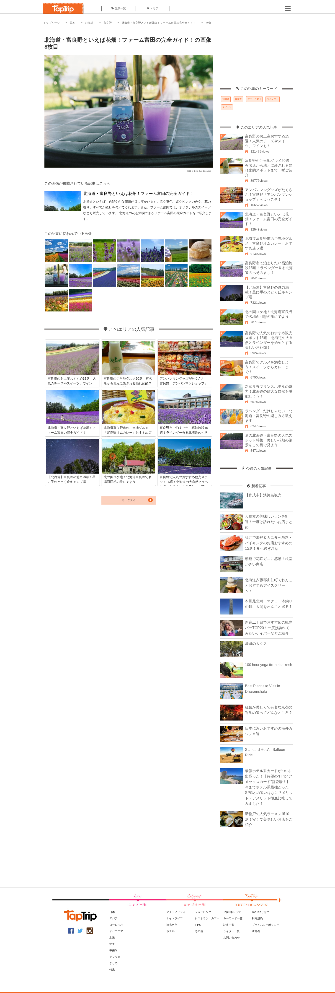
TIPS (198, 924)
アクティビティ (176, 912)
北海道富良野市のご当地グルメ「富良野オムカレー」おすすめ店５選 (268, 243)
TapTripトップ (232, 912)
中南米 (113, 950)
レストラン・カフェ (207, 918)
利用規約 (257, 918)
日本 (72, 22)
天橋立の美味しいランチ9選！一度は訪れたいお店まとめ (268, 521)
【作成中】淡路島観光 (263, 495)
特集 (112, 969)
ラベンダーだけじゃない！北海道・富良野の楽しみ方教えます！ (268, 416)
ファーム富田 (254, 99)
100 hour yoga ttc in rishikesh (268, 665)
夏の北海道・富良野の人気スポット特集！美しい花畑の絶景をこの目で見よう (268, 440)
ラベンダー (272, 99)
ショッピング (203, 912)
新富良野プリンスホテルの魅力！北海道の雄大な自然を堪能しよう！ (268, 391)
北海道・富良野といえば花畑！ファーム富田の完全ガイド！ (159, 22)
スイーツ (227, 107)
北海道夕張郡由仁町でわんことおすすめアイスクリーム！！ (268, 585)
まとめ (113, 963)
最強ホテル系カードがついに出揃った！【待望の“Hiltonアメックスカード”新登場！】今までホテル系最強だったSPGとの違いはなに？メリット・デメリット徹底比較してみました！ (269, 787)
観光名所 (171, 924)
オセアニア (116, 931)
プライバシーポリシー (265, 924)
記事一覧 (120, 8)
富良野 (107, 22)
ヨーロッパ (116, 924)
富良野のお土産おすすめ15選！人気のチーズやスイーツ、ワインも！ (267, 141)
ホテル (170, 931)
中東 (112, 944)
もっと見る (129, 500)
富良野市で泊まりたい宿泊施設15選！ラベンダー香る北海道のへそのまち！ (269, 268)
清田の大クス (256, 644)
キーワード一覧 (232, 918)
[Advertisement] (256, 58)
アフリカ (114, 956)
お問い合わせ (231, 937)
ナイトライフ (174, 918)
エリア (154, 8)
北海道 (89, 22)
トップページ (51, 22)
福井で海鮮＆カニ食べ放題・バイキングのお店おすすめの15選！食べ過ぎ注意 (268, 543)
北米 (112, 937)
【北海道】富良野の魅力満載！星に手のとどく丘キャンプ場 (268, 292)
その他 (199, 931)
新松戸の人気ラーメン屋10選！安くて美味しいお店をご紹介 (268, 819)
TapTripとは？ (260, 912)
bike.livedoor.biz (202, 171)
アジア (113, 918)
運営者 (256, 931)
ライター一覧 (231, 931)
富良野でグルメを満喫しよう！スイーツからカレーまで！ (267, 367)
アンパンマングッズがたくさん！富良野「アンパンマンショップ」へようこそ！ (268, 194)
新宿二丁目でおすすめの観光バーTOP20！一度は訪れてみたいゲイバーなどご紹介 (268, 627)
